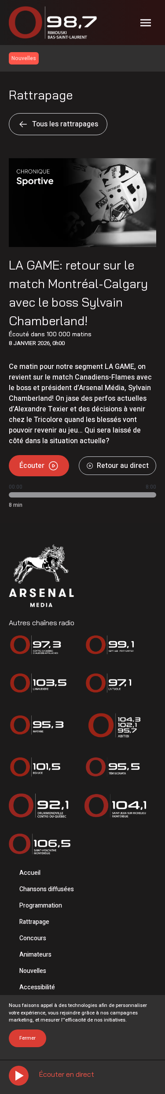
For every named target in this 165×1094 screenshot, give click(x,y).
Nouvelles (32, 971)
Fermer (27, 1038)
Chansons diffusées (46, 889)
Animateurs (35, 954)
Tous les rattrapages (65, 124)
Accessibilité (37, 987)
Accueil (29, 872)
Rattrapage (34, 922)
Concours (32, 938)
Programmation (40, 905)
